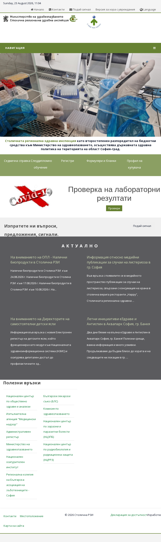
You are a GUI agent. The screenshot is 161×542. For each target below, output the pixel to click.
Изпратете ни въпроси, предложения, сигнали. (31, 230)
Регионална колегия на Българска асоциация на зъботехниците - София (19, 485)
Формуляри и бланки (101, 161)
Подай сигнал (81, 9)
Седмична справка (17, 161)
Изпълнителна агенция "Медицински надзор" (21, 419)
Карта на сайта (14, 526)
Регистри (67, 161)
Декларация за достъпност (128, 515)
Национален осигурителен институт (15, 462)
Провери (114, 208)
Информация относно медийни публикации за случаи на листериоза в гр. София (119, 262)
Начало (38, 9)
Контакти (58, 9)
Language (149, 9)
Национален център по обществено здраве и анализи (20, 401)
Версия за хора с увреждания (115, 9)
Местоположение (31, 516)
